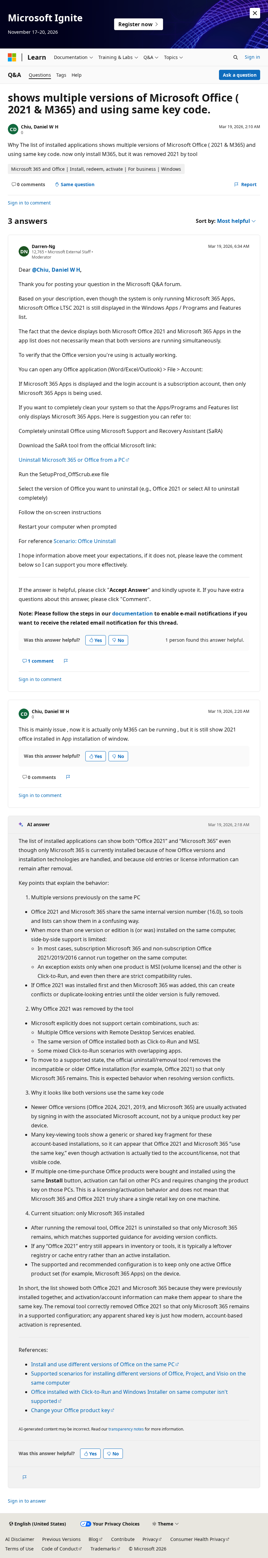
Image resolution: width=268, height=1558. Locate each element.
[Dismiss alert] (255, 13)
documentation (132, 613)
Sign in (252, 57)
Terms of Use (19, 1549)
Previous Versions (61, 1539)
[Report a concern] (66, 661)
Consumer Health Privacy (197, 1539)
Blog (93, 1539)
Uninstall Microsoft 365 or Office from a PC (72, 459)
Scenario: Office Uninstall (85, 541)
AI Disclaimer (19, 1539)
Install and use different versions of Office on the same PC (103, 1364)
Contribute (123, 1539)
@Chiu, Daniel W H (56, 269)
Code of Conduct (60, 1549)
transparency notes (126, 1429)
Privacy (150, 1539)
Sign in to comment (29, 203)
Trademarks (103, 1549)
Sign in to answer (27, 1501)
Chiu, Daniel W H (40, 127)
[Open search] (235, 57)
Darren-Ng (43, 246)
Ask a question (240, 75)
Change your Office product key (70, 1410)
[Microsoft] (12, 57)
